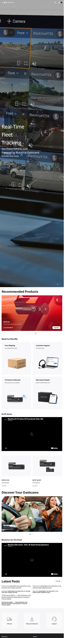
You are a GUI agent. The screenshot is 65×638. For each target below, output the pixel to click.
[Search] (55, 2)
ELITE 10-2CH (6, 480)
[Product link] (16, 466)
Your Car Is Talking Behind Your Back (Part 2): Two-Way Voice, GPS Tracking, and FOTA (16, 592)
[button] (2, 2)
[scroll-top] (61, 635)
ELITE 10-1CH (37, 480)
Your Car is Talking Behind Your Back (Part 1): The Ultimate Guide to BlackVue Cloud (45, 592)
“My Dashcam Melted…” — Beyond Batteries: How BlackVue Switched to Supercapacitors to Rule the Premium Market (14, 604)
